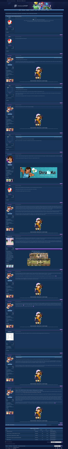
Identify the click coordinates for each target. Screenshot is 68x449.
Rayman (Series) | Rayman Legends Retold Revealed (14, 437)
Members (27, 10)
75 (42, 435)
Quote (61, 34)
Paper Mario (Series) (9, 431)
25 (13, 47)
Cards (39, 10)
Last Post (51, 431)
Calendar (32, 10)
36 (42, 431)
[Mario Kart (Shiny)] (10, 131)
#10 (61, 236)
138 (42, 433)
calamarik (9, 331)
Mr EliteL (36, 435)
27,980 (8, 177)
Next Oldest (8, 424)
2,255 (8, 100)
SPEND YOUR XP (39, 80)
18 (42, 439)
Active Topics (43, 10)
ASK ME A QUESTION (33, 80)
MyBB (9, 448)
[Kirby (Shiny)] (7, 131)
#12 (61, 301)
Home (20, 10)
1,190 (8, 350)
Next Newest (12, 424)
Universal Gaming (8, 13)
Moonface (36, 431)
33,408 (8, 77)
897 (13, 117)
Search (48, 10)
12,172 (8, 263)
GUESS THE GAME (44, 80)
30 (13, 248)
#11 (61, 271)
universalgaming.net (16, 447)
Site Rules (23, 10)
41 (13, 94)
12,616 (13, 116)
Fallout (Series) (9, 439)
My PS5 (17, 249)
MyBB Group (14, 448)
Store (36, 10)
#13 (61, 331)
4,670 (8, 32)
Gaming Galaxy (14, 13)
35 (42, 437)
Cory (9, 85)
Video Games (19, 13)
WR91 (10, 17)
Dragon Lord (9, 236)
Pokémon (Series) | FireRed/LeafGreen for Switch (13, 433)
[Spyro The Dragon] (12, 131)
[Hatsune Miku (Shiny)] (7, 267)
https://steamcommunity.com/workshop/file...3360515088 (32, 392)
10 (13, 343)
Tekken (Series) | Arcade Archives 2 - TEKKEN (13, 435)
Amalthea (36, 439)
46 (13, 167)
